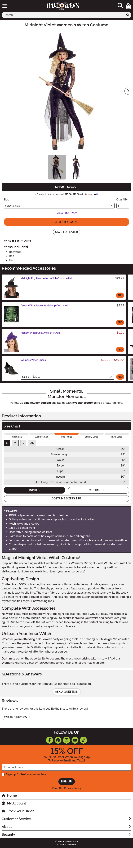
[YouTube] (75, 740)
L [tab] (23, 442)
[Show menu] (4, 6)
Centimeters (98, 490)
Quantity (122, 199)
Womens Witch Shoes (33, 360)
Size (6, 199)
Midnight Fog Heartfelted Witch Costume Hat (46, 278)
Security (8, 834)
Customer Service (16, 819)
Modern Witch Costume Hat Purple (40, 332)
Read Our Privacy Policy (66, 788)
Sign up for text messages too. (26, 774)
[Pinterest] (58, 740)
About (7, 827)
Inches (34, 490)
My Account (16, 803)
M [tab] (15, 442)
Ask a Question (66, 691)
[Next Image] (127, 91)
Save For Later (66, 232)
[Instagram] (66, 740)
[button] (128, 6)
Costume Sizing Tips (67, 498)
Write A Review (15, 716)
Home (12, 795)
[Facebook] (49, 740)
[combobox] (63, 15)
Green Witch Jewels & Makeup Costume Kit (45, 305)
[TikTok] (83, 740)
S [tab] (7, 442)
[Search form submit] (127, 15)
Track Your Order (20, 811)
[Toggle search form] (120, 6)
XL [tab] (32, 442)
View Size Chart (66, 213)
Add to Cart (66, 222)
